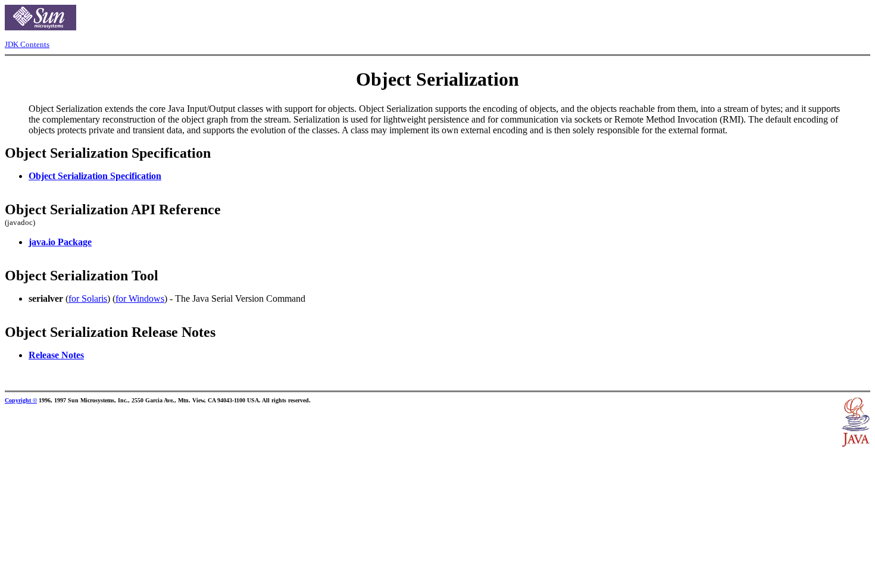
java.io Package (60, 242)
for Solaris (87, 298)
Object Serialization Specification (95, 176)
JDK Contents (27, 44)
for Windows (139, 298)
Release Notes (56, 355)
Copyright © (21, 400)
